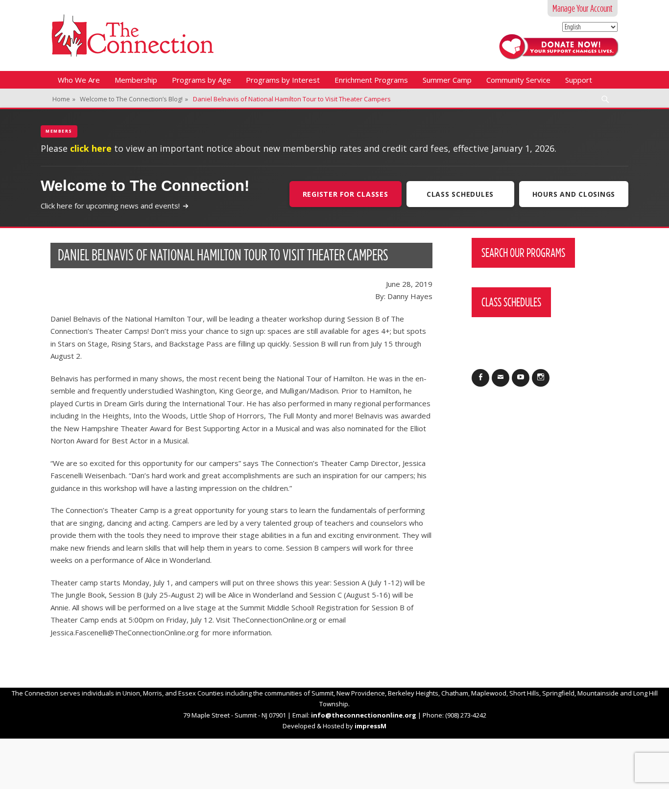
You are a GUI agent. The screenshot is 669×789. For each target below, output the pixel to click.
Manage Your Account (582, 8)
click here (91, 148)
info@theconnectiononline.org (363, 715)
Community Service (518, 80)
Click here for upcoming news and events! (110, 205)
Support (578, 80)
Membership (136, 80)
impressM (370, 725)
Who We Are (79, 80)
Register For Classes (345, 194)
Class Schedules (460, 194)
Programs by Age (201, 80)
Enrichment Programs (371, 80)
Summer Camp (447, 80)
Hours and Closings (574, 194)
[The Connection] (132, 35)
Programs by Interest (283, 80)
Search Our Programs (523, 252)
